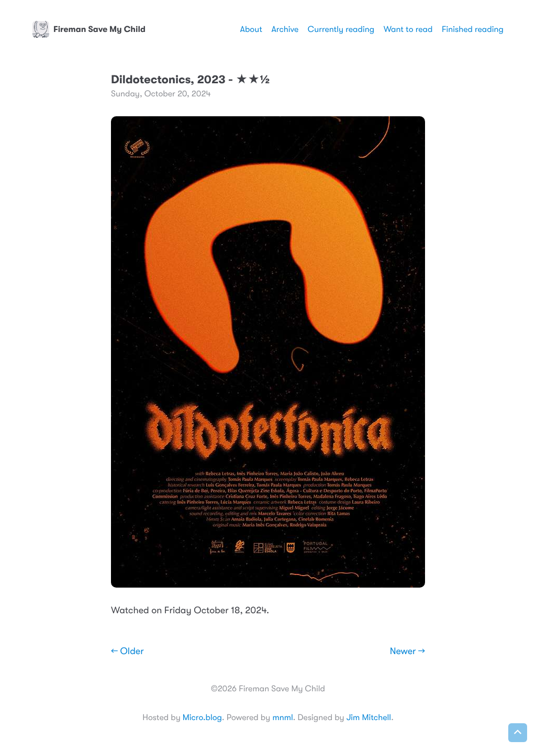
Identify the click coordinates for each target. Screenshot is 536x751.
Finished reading (473, 29)
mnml (282, 717)
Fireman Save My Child (99, 29)
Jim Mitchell (369, 717)
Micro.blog (202, 717)
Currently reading (341, 29)
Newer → (407, 651)
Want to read (408, 29)
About (251, 29)
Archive (284, 29)
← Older (127, 651)
